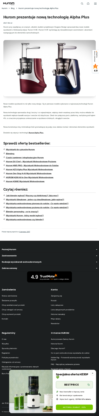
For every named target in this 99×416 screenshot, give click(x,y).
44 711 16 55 (6, 403)
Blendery (10, 154)
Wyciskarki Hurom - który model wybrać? (25, 216)
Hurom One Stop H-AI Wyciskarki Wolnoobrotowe (28, 174)
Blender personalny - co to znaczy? (22, 212)
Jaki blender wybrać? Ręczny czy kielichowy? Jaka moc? (32, 196)
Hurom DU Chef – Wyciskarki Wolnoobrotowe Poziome (31, 162)
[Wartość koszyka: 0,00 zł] (88, 3)
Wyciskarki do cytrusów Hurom (20, 150)
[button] (93, 373)
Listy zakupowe (57, 305)
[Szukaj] (82, 3)
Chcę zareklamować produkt (13, 305)
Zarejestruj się (56, 296)
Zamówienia (9, 289)
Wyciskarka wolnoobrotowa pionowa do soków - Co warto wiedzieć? (37, 204)
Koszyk (54, 300)
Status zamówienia (9, 296)
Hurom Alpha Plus (36, 133)
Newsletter (55, 323)
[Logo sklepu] (9, 3)
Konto (54, 289)
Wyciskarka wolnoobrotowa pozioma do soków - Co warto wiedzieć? (37, 208)
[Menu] (95, 3)
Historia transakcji (58, 314)
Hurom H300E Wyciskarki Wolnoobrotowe (25, 181)
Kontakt (5, 319)
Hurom (4, 8)
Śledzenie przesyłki (9, 300)
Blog (13, 8)
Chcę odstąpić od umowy (12, 310)
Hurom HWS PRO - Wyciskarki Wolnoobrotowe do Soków (32, 166)
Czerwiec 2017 (24, 232)
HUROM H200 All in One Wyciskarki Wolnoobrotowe (29, 177)
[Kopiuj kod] (89, 385)
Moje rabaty (56, 319)
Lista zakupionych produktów (62, 310)
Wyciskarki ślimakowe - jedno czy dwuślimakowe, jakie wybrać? (35, 200)
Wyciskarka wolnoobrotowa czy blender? (25, 220)
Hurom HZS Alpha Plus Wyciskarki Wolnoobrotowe (29, 170)
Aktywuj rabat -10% (74, 407)
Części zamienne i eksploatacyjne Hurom (25, 158)
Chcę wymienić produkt (11, 314)
